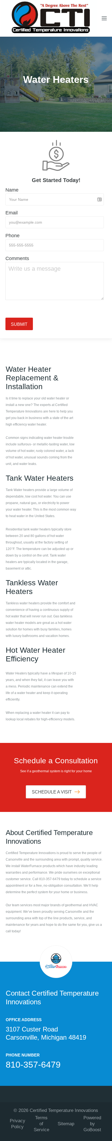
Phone (12, 235)
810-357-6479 (33, 1065)
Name (11, 190)
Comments (17, 258)
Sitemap (66, 1123)
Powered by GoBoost (92, 1123)
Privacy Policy (17, 1123)
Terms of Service (41, 1123)
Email (11, 212)
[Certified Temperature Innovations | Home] (49, 18)
